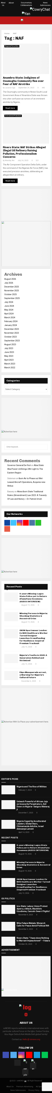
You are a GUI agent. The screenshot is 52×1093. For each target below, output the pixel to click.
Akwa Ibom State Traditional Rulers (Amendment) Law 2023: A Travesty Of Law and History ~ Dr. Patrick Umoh (27, 495)
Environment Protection (13, 116)
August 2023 (10, 344)
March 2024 (9, 317)
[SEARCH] (45, 447)
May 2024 (8, 310)
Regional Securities (12, 46)
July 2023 (8, 348)
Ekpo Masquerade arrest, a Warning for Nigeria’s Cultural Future (33, 675)
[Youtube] (29, 1055)
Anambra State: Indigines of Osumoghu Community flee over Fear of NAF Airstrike (23, 81)
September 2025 (12, 298)
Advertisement (10, 950)
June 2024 (9, 306)
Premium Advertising (24, 1087)
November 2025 (11, 290)
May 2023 (8, 356)
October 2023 (10, 337)
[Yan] (33, 1065)
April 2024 (9, 314)
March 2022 (9, 367)
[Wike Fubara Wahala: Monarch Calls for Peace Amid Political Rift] (8, 926)
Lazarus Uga (10, 88)
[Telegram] (37, 1055)
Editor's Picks (9, 779)
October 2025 (10, 294)
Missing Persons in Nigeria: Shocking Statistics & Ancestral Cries (33, 616)
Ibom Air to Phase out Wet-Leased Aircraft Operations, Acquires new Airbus (26, 482)
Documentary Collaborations (26, 4)
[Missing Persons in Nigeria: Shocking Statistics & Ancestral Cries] (11, 616)
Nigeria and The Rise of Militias (32, 786)
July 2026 (8, 283)
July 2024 (8, 302)
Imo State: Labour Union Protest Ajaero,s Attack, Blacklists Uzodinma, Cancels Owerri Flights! (33, 908)
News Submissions (45, 4)
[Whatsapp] (45, 1055)
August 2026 (10, 279)
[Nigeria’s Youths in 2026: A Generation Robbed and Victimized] (11, 658)
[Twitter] (13, 1055)
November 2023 (11, 333)
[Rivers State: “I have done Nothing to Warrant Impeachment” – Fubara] (8, 941)
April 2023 (9, 360)
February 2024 (10, 321)
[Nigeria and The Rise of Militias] (8, 789)
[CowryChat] (25, 1072)
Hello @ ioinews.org (31, 1039)
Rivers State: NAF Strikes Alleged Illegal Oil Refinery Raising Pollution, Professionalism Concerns (24, 152)
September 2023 (12, 340)
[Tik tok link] (27, 9)
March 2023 (9, 364)
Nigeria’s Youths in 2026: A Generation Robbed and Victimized (33, 658)
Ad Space (39, 1087)
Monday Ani (9, 160)
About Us (3, 4)
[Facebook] (6, 1055)
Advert (11, 3)
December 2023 (11, 329)
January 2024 (10, 325)
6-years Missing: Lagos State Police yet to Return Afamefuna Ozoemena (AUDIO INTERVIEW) (33, 597)
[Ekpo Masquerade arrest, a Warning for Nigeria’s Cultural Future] (11, 675)
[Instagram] (21, 1055)
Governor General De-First (19, 465)
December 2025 (11, 287)
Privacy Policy (33, 1090)
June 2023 (9, 352)
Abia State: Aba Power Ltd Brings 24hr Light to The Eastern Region (25, 469)
